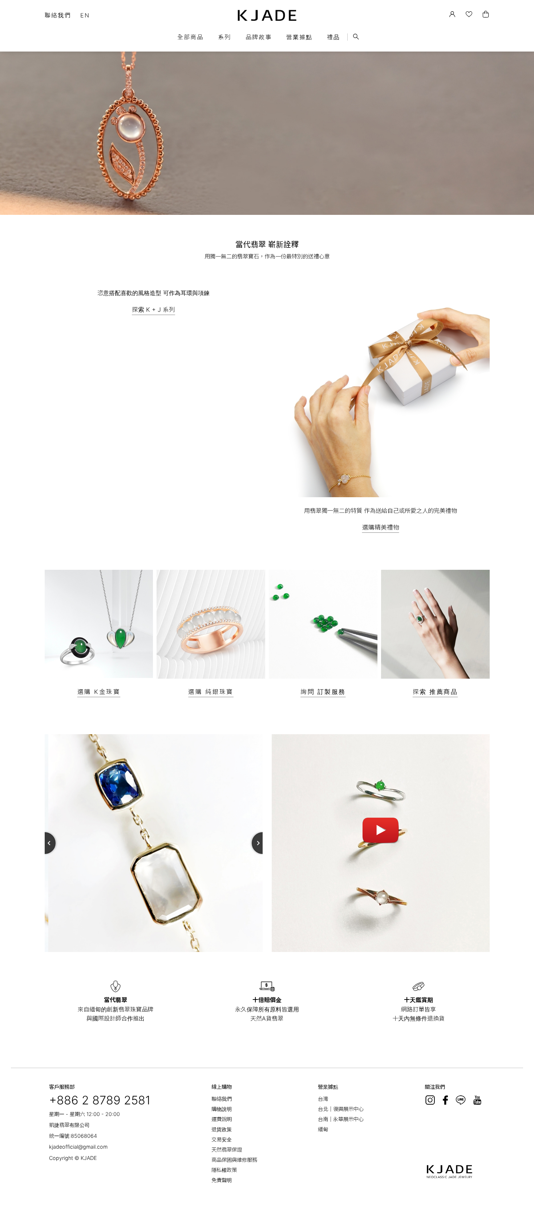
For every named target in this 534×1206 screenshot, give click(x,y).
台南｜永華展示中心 (341, 1119)
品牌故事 (259, 37)
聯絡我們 (58, 15)
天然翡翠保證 (226, 1149)
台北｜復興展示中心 (341, 1109)
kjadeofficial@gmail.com (78, 1147)
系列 (224, 37)
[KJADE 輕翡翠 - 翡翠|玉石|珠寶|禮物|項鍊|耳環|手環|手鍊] (267, 15)
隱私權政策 (224, 1170)
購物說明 (221, 1109)
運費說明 (221, 1119)
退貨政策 (221, 1129)
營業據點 (299, 37)
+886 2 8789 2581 (99, 1100)
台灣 (323, 1099)
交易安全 (221, 1139)
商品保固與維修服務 (234, 1160)
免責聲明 (221, 1180)
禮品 (333, 37)
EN (85, 15)
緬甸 (323, 1129)
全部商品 (190, 37)
